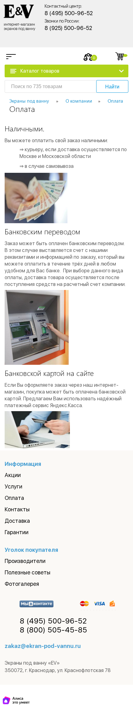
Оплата (14, 498)
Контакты (17, 509)
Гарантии (16, 532)
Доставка (17, 520)
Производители (25, 561)
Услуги (13, 486)
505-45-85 (53, 630)
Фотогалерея (22, 584)
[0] (88, 57)
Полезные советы (27, 572)
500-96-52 (53, 621)
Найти (112, 86)
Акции (13, 475)
